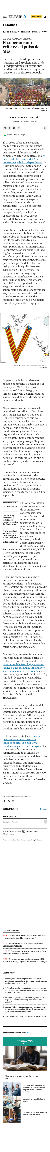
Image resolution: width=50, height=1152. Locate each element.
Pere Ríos (34, 117)
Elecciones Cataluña (11, 32)
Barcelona (36, 32)
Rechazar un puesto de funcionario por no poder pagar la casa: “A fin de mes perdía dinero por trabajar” (25, 999)
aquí (40, 840)
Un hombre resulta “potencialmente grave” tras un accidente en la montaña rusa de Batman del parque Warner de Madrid (26, 990)
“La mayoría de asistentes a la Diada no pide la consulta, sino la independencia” (10, 537)
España (15, 822)
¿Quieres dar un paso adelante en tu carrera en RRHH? (35, 1113)
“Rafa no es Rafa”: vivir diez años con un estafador (25, 1016)
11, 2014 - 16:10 (29, 121)
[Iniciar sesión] (45, 17)
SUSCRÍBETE (36, 17)
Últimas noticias (11, 931)
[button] (25, 92)
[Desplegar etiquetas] (45, 822)
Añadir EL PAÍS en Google (16, 135)
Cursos (25, 1041)
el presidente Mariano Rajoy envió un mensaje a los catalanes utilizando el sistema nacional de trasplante (24, 666)
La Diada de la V (10, 508)
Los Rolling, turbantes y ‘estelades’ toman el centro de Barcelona (10, 520)
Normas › (43, 809)
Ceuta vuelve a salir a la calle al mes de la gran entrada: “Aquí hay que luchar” (24, 936)
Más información (8, 834)
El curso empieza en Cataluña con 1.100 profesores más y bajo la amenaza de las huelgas (25, 960)
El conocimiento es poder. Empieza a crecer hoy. (25, 1077)
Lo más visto (9, 973)
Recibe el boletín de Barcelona (18, 796)
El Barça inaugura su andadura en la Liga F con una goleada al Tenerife (24, 952)
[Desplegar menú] (5, 17)
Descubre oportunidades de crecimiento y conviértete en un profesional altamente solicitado (34, 1088)
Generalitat (25, 32)
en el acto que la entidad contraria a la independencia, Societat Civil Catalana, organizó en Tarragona (23, 741)
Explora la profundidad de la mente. (34, 1100)
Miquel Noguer (18, 117)
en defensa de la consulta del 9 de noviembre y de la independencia (24, 159)
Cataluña (10, 25)
